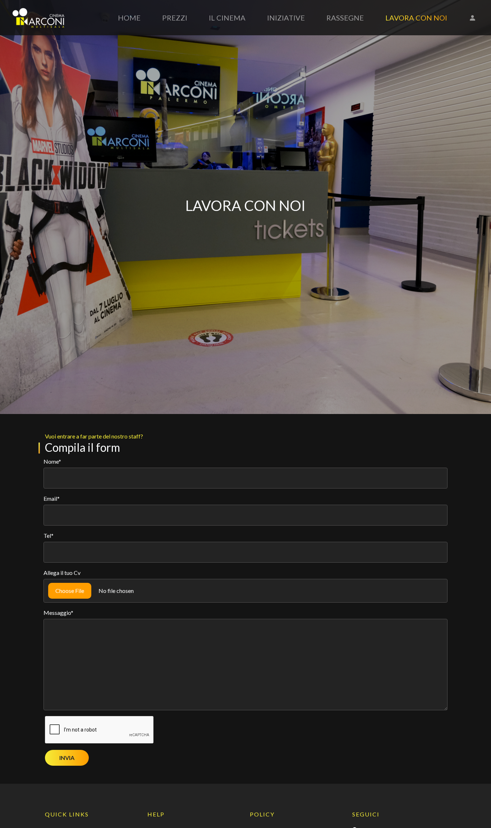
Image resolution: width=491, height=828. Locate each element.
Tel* (48, 535)
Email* (51, 498)
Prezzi (174, 17)
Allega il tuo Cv (62, 572)
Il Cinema (227, 17)
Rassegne (345, 17)
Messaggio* (58, 612)
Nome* (52, 461)
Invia (66, 757)
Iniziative (286, 17)
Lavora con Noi (416, 17)
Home (129, 17)
